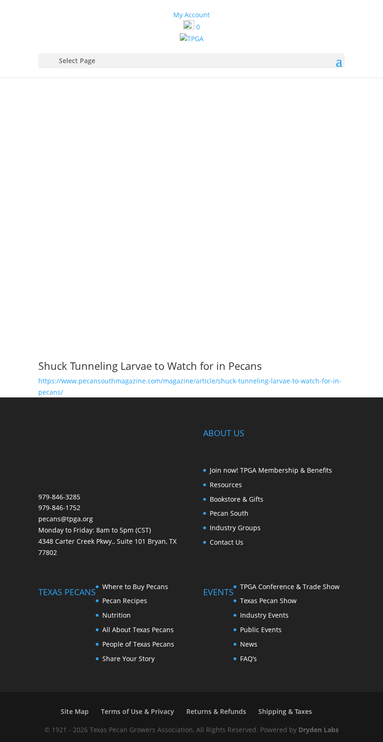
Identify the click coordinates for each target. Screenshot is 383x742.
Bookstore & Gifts (236, 499)
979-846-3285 (59, 496)
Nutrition (116, 615)
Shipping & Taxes (285, 711)
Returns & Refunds (216, 711)
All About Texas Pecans (138, 629)
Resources (226, 484)
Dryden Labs (318, 729)
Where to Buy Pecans (135, 586)
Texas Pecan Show (268, 600)
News (248, 644)
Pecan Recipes (124, 600)
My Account (191, 14)
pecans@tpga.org (65, 518)
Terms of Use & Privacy (137, 711)
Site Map (75, 711)
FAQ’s (248, 658)
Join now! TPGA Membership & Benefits (271, 470)
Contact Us (226, 542)
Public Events (261, 629)
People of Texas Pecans (138, 644)
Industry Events (264, 615)
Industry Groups (235, 527)
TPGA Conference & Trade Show (290, 586)
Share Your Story (128, 658)
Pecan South (229, 513)
